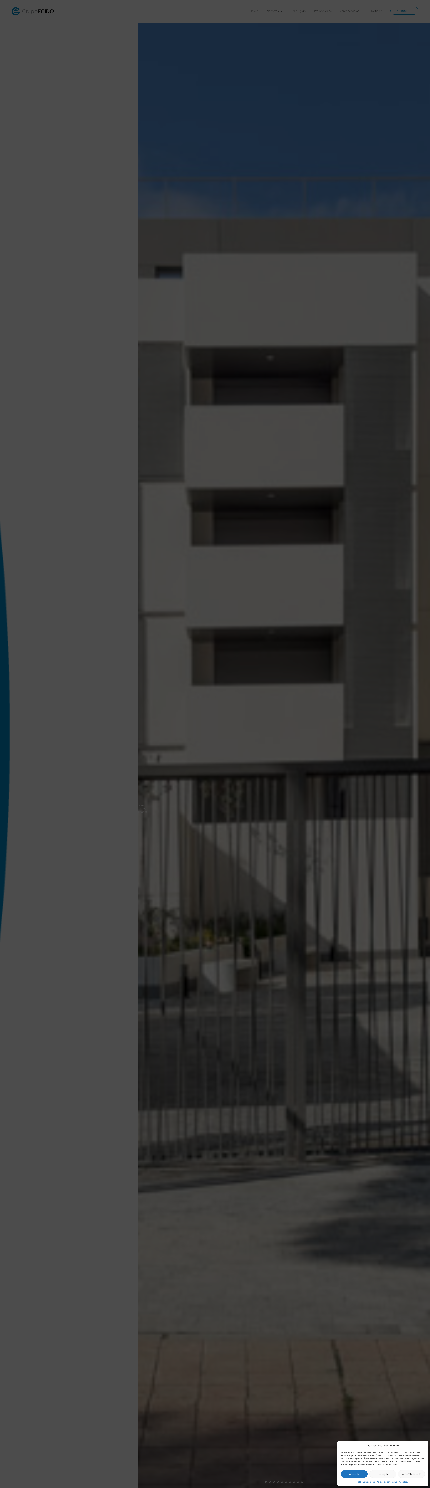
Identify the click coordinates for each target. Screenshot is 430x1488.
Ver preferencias (411, 1473)
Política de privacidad (386, 1482)
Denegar (383, 1473)
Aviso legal (404, 1482)
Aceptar (354, 1473)
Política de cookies (366, 1482)
